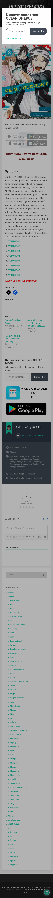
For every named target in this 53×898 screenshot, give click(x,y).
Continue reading (13, 38)
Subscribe (38, 31)
